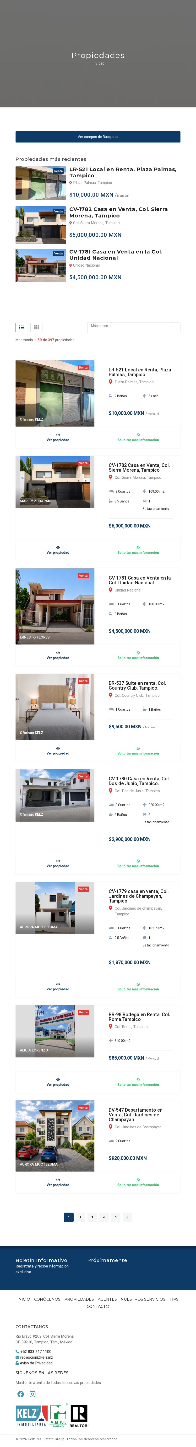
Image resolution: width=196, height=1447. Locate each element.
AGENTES (107, 1299)
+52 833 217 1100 (35, 1351)
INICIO (23, 1299)
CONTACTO (98, 1306)
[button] (133, 326)
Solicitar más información (138, 440)
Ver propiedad (58, 440)
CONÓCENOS (47, 1299)
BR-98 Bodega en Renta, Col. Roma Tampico (139, 1017)
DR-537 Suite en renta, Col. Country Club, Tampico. (137, 685)
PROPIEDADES (79, 1299)
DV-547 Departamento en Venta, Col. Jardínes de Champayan (136, 1114)
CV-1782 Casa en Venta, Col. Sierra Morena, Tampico (139, 467)
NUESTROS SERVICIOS (143, 1299)
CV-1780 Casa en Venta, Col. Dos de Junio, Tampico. (139, 781)
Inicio (99, 63)
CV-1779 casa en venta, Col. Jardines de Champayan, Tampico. (139, 896)
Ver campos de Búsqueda (98, 137)
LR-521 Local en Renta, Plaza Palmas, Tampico (140, 372)
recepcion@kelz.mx (36, 1357)
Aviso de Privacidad (36, 1363)
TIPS (174, 1299)
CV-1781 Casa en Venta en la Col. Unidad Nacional (140, 580)
